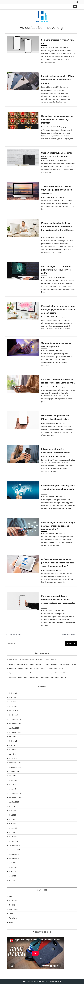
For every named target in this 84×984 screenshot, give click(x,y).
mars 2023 (13, 828)
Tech (11, 913)
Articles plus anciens (14, 635)
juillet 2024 (13, 780)
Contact (51, 981)
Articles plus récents (68, 635)
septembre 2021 (15, 858)
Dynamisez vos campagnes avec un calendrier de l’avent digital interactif (57, 119)
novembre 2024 (15, 767)
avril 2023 (12, 824)
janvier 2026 (13, 715)
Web (10, 922)
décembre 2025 (15, 719)
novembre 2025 (15, 723)
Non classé (13, 909)
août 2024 (12, 776)
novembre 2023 (15, 797)
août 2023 (12, 806)
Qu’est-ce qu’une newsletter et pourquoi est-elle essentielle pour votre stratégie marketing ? (57, 562)
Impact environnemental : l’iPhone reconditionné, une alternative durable (58, 79)
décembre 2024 (15, 763)
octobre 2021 (14, 854)
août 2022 (12, 832)
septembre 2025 (15, 732)
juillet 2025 (13, 741)
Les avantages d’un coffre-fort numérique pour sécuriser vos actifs (56, 270)
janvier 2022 (13, 841)
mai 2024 (12, 784)
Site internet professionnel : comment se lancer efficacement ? (32, 660)
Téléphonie (13, 918)
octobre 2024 (14, 771)
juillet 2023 (13, 810)
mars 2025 (13, 758)
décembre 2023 (15, 793)
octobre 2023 (14, 802)
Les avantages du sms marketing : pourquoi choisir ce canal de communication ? (58, 526)
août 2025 (12, 737)
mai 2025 (12, 750)
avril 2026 (12, 702)
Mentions (58, 981)
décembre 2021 (15, 845)
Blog (10, 896)
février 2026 (13, 710)
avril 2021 (12, 880)
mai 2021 (12, 876)
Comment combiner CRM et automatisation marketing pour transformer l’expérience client (42, 664)
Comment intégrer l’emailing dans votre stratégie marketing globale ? (58, 489)
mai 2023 (12, 819)
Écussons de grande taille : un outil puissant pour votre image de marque (36, 668)
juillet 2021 (13, 867)
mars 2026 (13, 706)
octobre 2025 (14, 728)
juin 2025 (12, 745)
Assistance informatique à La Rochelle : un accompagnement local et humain (37, 677)
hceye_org (66, 47)
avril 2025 (12, 754)
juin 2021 (12, 871)
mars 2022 (13, 837)
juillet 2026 (13, 693)
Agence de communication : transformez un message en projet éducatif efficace (38, 673)
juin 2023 (12, 815)
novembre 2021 (15, 850)
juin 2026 (12, 697)
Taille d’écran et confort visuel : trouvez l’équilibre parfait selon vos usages (56, 190)
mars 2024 (13, 789)
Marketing (13, 900)
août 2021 (12, 863)
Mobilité (12, 905)
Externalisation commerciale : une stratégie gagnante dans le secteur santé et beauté (58, 309)
